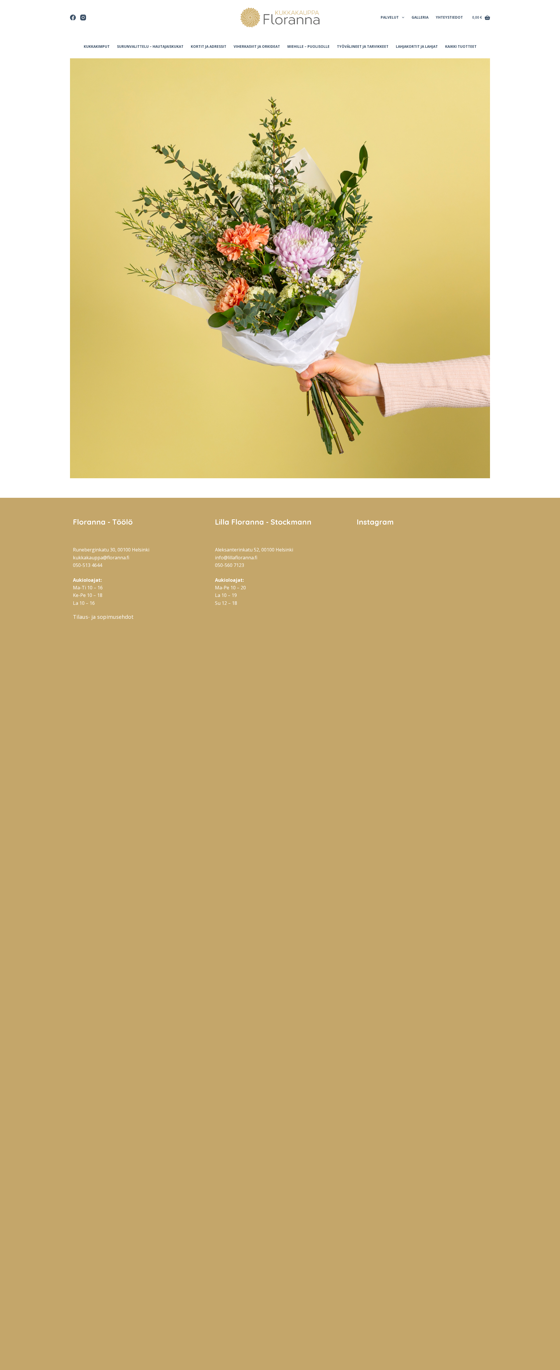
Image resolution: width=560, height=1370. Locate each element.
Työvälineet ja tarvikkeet (362, 46)
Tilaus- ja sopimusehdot (103, 616)
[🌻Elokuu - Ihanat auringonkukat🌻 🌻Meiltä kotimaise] (422, 627)
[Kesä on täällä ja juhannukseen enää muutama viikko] (466, 1183)
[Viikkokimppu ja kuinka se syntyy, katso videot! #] (466, 601)
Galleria (420, 17)
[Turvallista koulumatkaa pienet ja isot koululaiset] (377, 571)
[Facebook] (73, 17)
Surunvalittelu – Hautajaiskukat (150, 46)
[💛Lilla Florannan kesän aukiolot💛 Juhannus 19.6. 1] (377, 1118)
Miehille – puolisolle (308, 46)
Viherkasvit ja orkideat (257, 46)
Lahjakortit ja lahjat (417, 46)
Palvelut (390, 17)
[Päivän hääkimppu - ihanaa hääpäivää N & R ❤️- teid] (377, 777)
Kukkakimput (97, 46)
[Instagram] (83, 17)
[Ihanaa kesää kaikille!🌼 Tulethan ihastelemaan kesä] (466, 782)
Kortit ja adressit (208, 46)
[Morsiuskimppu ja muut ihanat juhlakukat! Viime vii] (422, 864)
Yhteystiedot (449, 17)
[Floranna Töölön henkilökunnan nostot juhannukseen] (422, 1157)
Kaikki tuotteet (461, 46)
